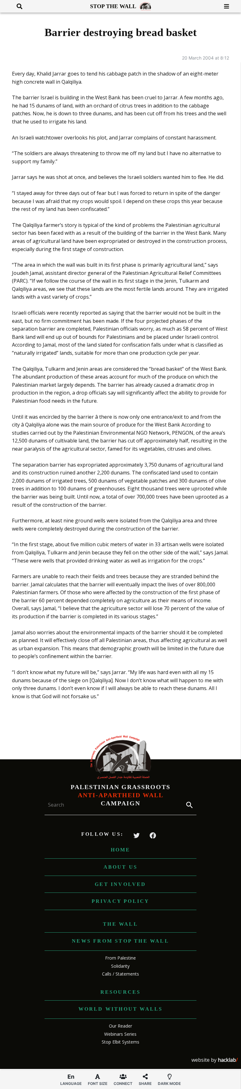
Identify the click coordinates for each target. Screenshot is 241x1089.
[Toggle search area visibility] (17, 6)
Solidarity (120, 966)
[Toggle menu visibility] (224, 6)
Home (121, 849)
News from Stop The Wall (120, 941)
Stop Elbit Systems (120, 1042)
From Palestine (120, 958)
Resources (120, 992)
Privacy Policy (121, 901)
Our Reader (120, 1026)
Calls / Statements (120, 974)
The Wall (120, 924)
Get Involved (120, 884)
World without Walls (120, 1009)
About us (121, 867)
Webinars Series (120, 1034)
